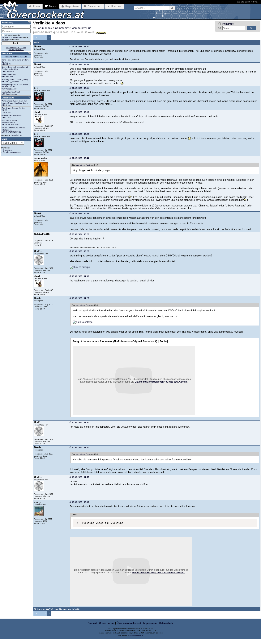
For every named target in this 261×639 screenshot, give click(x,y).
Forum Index (44, 27)
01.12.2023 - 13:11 (80, 88)
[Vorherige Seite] (36, 37)
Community (62, 27)
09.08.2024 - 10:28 (80, 234)
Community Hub (81, 27)
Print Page (228, 24)
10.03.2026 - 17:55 (80, 477)
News (13, 135)
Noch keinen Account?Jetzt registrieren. (16, 48)
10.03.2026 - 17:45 (80, 422)
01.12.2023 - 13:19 (80, 112)
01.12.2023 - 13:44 (80, 158)
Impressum (150, 623)
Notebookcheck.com (12, 152)
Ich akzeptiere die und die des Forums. (15, 37)
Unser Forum (106, 623)
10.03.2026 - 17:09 (80, 276)
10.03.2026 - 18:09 (80, 502)
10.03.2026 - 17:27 (80, 298)
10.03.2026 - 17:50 (80, 447)
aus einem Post (83, 165)
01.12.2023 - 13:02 (80, 64)
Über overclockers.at (129, 623)
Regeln (5, 39)
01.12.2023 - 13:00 (80, 46)
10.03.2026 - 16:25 (80, 251)
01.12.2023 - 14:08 (80, 213)
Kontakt (92, 623)
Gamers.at (7, 150)
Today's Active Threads (16, 57)
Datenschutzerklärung (11, 37)
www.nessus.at (136, 635)
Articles (19, 135)
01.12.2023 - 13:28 (80, 134)
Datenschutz (166, 623)
